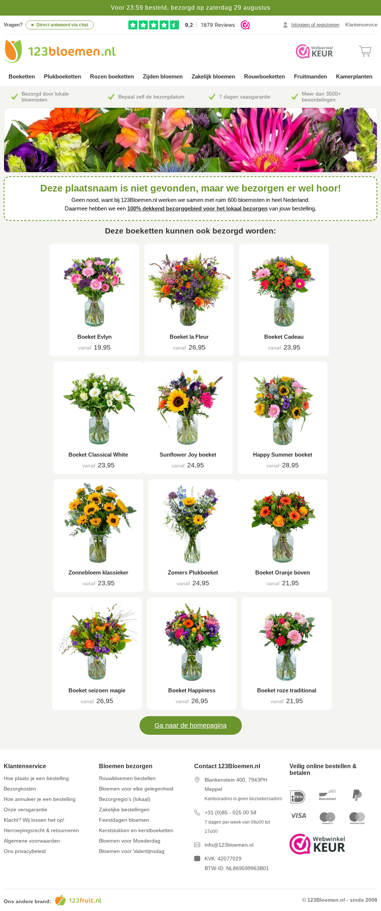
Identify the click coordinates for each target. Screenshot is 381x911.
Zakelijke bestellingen (124, 809)
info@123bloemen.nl (229, 845)
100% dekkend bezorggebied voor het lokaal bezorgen (197, 208)
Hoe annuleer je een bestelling (40, 799)
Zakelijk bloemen (213, 76)
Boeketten (22, 76)
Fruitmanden (310, 76)
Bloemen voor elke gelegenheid (136, 789)
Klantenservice (361, 24)
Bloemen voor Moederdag (129, 841)
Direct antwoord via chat (62, 25)
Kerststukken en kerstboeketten (136, 830)
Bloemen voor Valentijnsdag (131, 851)
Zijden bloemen (163, 76)
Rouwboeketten (264, 76)
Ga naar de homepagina (190, 725)
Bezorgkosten (20, 789)
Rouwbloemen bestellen (127, 778)
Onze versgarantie (25, 809)
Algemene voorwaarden (32, 841)
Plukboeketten (62, 76)
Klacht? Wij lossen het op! (34, 820)
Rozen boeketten (112, 76)
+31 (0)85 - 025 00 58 (230, 812)
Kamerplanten (354, 76)
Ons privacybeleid (25, 851)
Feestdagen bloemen (124, 820)
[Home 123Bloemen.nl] (60, 51)
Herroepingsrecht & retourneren (41, 830)
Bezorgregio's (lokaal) (124, 799)
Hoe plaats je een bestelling (36, 778)
